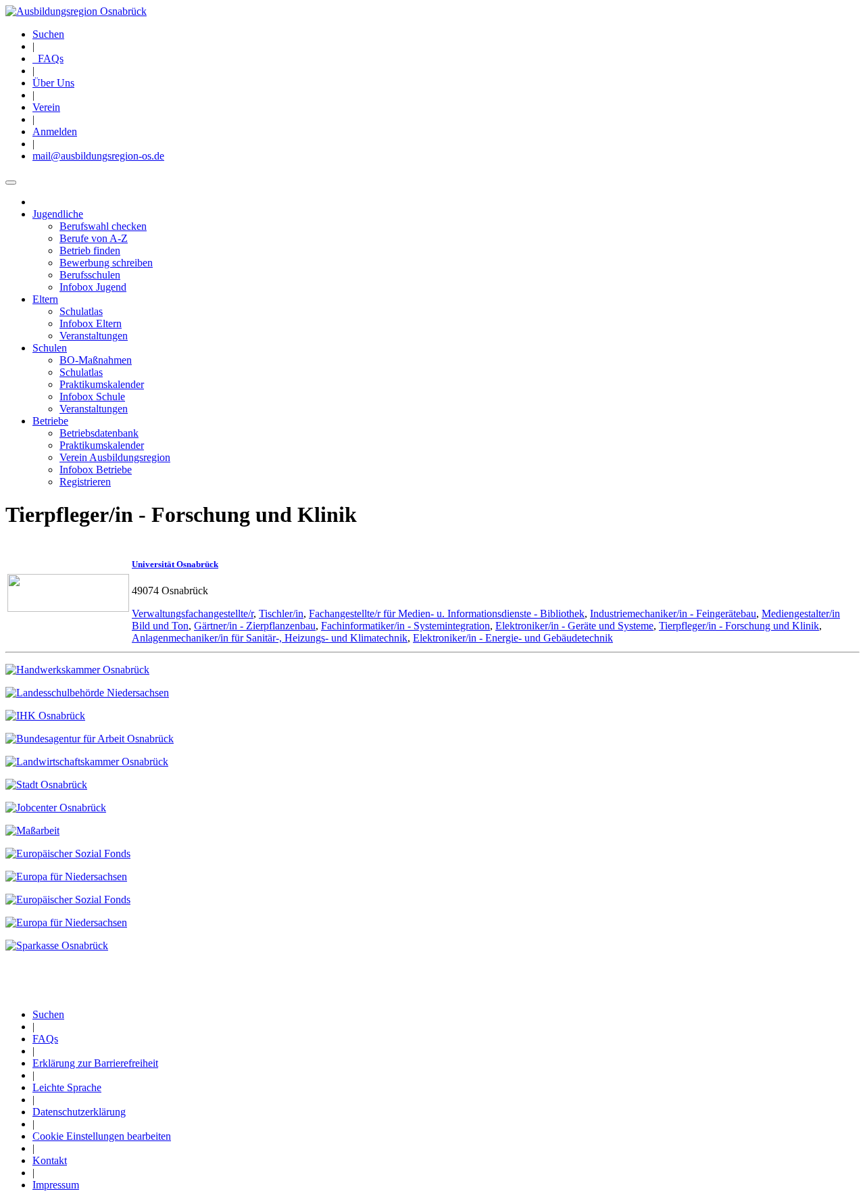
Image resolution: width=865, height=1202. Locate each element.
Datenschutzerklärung (79, 1111)
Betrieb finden (89, 250)
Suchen (48, 34)
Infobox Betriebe (95, 469)
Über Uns (53, 83)
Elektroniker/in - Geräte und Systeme (574, 625)
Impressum (55, 1185)
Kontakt (49, 1160)
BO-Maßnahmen (95, 360)
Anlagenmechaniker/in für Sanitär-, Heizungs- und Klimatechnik (269, 638)
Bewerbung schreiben (106, 262)
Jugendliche (57, 214)
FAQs (48, 58)
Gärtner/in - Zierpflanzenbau (255, 625)
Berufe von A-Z (93, 238)
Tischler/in (281, 613)
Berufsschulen (89, 275)
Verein (46, 107)
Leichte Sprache (66, 1087)
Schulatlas (81, 311)
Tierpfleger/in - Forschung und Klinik (739, 625)
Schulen (49, 348)
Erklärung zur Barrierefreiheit (95, 1063)
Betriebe (50, 421)
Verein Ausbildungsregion (114, 457)
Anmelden (54, 131)
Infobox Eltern (90, 323)
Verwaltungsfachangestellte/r (192, 613)
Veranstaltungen (93, 335)
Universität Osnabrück (175, 564)
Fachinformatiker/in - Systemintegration (405, 625)
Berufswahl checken (103, 226)
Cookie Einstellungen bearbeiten (101, 1136)
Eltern (45, 299)
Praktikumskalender (101, 384)
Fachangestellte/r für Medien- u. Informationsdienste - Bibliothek (447, 613)
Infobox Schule (92, 396)
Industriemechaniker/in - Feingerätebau (673, 613)
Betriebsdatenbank (99, 433)
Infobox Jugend (92, 287)
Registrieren (85, 481)
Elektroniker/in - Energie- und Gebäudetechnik (513, 638)
